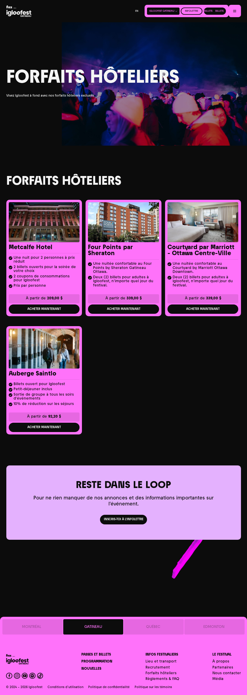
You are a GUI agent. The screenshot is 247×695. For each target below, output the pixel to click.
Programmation (96, 661)
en (136, 11)
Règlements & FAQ (162, 679)
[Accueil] (29, 11)
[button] (163, 11)
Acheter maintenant (44, 309)
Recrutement (157, 667)
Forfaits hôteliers (161, 673)
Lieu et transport (161, 661)
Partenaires (222, 667)
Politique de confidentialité (109, 687)
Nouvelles (91, 669)
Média (218, 679)
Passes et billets (96, 654)
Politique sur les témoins (153, 687)
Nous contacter (226, 673)
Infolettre (191, 11)
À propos (220, 661)
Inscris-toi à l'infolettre (123, 519)
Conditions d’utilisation (65, 687)
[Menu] (235, 11)
